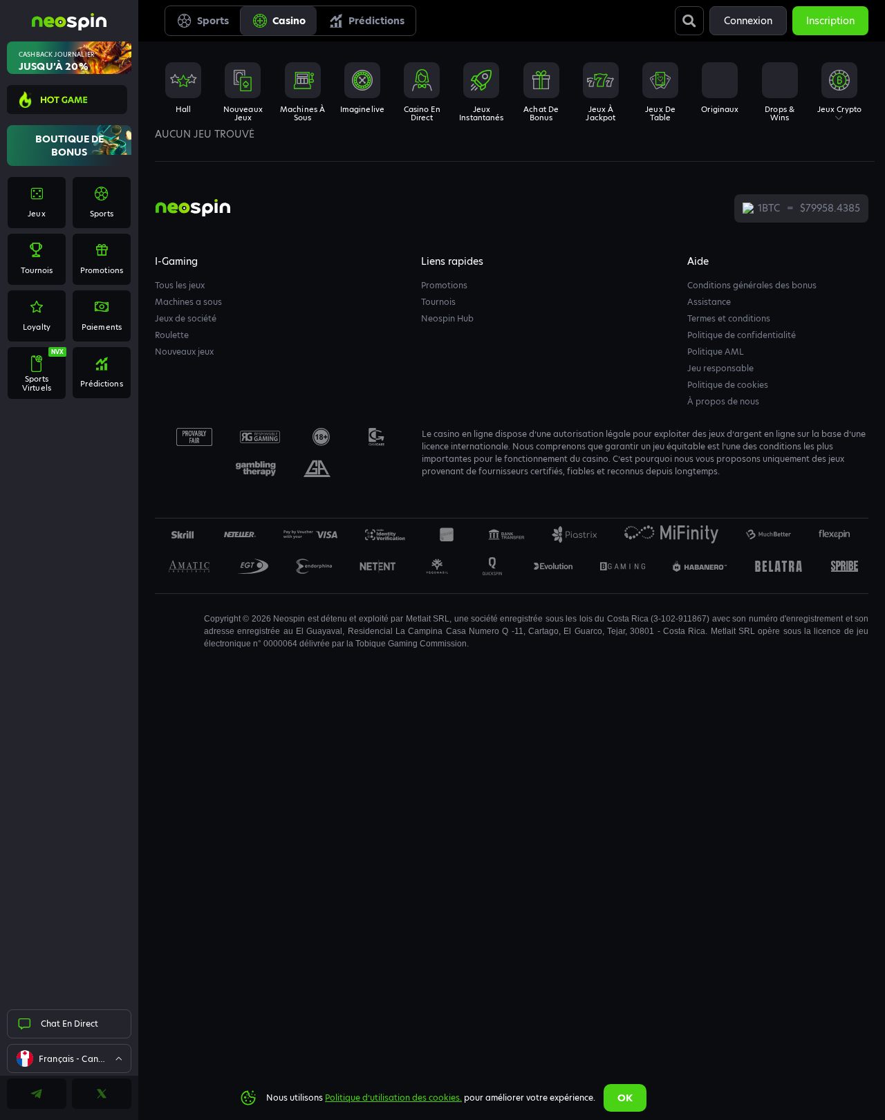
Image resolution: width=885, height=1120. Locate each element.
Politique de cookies (727, 385)
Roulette (172, 335)
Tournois (438, 302)
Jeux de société (185, 318)
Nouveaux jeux (184, 351)
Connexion (748, 21)
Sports (213, 21)
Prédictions (376, 21)
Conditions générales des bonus (752, 285)
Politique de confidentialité (741, 335)
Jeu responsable (720, 368)
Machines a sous (188, 302)
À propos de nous (723, 401)
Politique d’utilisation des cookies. (393, 1097)
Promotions (444, 285)
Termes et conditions (728, 318)
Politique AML (715, 351)
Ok (625, 1098)
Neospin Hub (447, 318)
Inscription (830, 21)
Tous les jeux (180, 285)
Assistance (709, 302)
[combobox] (69, 1058)
